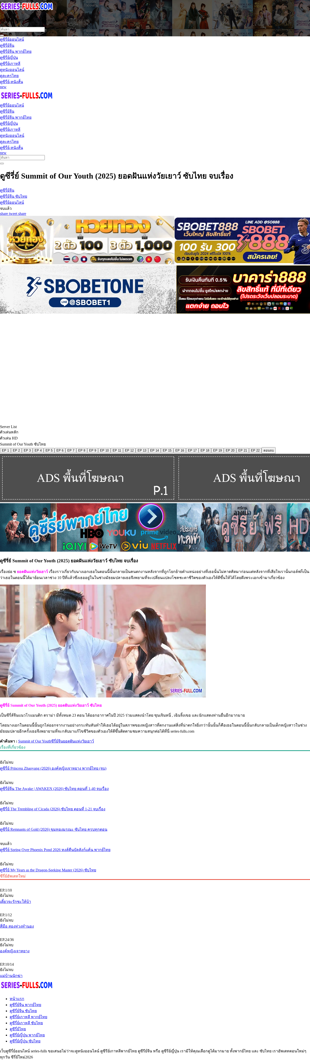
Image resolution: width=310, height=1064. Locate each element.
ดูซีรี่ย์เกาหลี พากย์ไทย (28, 1017)
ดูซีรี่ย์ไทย (18, 1029)
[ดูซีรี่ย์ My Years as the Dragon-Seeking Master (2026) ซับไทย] (155, 855)
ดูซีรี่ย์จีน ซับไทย (23, 1011)
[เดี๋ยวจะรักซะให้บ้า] (155, 882)
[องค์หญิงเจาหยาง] (155, 931)
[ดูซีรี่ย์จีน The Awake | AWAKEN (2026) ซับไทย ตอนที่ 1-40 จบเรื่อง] (155, 773)
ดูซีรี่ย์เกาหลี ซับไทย (26, 1023)
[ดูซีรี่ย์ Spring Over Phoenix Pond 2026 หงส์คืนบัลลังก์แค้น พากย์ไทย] (155, 834)
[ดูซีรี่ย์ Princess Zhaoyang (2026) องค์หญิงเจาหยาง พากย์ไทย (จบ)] (155, 753)
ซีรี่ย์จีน (57, 741)
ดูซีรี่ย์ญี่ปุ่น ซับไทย (25, 1041)
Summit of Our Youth (34, 741)
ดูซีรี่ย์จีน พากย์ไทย (25, 1005)
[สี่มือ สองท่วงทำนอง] (155, 907)
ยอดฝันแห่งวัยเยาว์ (78, 741)
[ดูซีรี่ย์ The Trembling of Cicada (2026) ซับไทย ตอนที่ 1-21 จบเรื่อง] (155, 794)
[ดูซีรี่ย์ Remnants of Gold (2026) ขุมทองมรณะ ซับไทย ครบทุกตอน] (155, 814)
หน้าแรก (17, 999)
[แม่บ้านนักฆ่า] (155, 956)
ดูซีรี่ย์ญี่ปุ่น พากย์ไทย (27, 1035)
